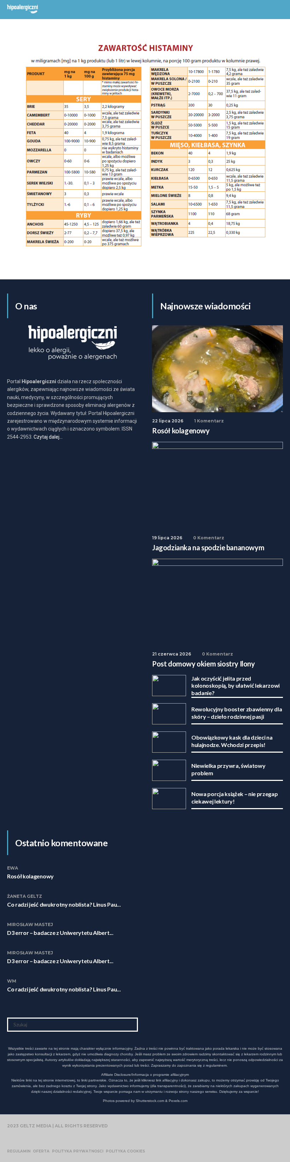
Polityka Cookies (125, 1151)
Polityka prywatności (77, 1151)
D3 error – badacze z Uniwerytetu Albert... (60, 932)
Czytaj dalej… (48, 437)
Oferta (41, 1151)
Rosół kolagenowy (30, 876)
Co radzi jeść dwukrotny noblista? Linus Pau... (64, 904)
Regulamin (18, 1151)
